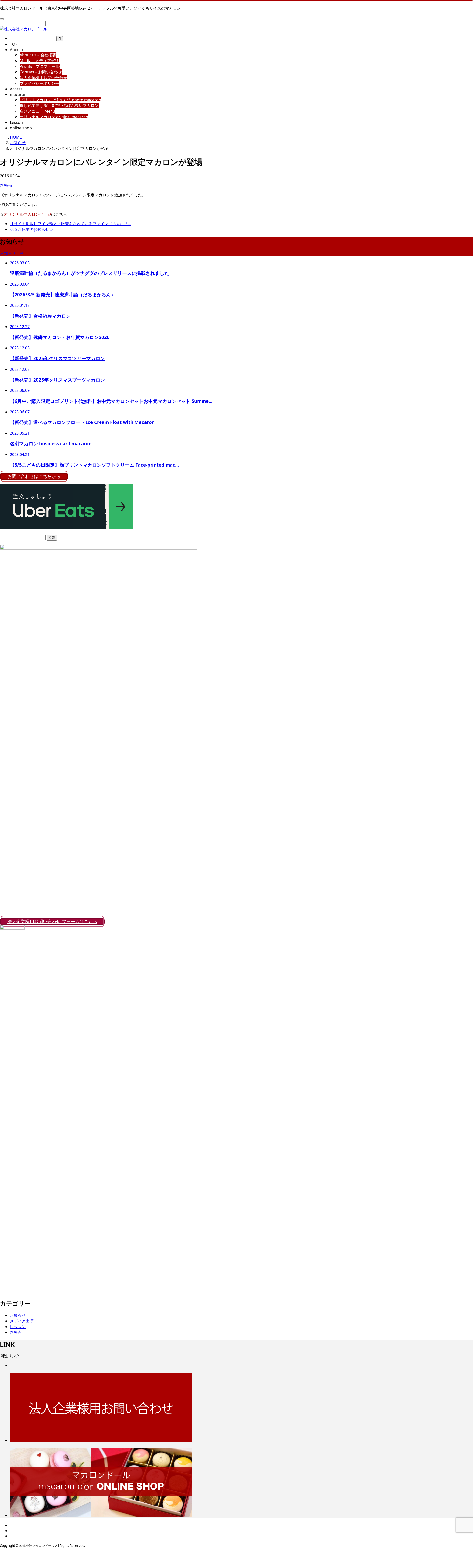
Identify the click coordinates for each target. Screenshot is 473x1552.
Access (16, 89)
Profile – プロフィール (40, 66)
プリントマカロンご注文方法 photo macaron (60, 99)
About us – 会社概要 (38, 55)
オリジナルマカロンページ (27, 214)
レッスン (18, 1326)
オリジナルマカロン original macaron (54, 116)
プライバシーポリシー (39, 83)
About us (18, 49)
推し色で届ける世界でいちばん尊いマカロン (59, 105)
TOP (14, 44)
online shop (21, 128)
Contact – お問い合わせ (41, 72)
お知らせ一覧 (12, 253)
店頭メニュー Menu (37, 111)
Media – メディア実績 (39, 60)
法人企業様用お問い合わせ (43, 77)
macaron (18, 94)
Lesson (16, 122)
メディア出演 (22, 1321)
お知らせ (18, 1315)
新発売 (6, 185)
